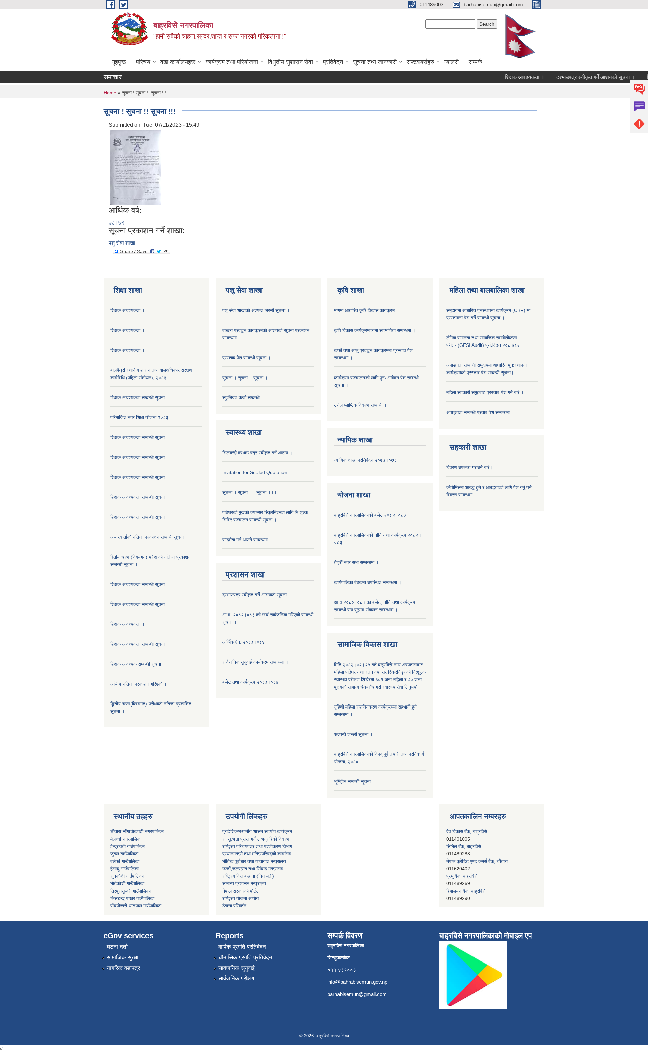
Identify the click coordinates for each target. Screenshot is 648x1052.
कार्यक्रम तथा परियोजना (232, 62)
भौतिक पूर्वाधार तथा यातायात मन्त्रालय (254, 861)
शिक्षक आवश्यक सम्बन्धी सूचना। (137, 664)
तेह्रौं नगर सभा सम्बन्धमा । (356, 562)
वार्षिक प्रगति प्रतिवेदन (242, 947)
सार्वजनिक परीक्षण (236, 978)
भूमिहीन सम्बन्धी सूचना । (354, 781)
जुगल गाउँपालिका (124, 853)
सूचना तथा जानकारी (375, 62)
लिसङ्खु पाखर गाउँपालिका (132, 898)
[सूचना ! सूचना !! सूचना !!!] (135, 167)
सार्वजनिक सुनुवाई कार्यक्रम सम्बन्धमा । (255, 662)
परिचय (143, 62)
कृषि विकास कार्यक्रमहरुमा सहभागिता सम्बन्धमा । (374, 330)
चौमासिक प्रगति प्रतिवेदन (245, 957)
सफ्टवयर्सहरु (420, 62)
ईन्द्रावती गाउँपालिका (127, 846)
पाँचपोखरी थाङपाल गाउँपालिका (135, 905)
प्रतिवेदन (333, 62)
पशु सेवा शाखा (122, 243)
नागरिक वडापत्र (123, 968)
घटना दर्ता (117, 947)
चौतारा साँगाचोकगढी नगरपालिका (137, 831)
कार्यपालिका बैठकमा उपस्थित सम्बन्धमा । (367, 582)
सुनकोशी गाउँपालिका (127, 876)
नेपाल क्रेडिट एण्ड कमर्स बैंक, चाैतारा (477, 846)
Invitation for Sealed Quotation (254, 472)
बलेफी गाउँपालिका (124, 861)
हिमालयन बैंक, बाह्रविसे (465, 876)
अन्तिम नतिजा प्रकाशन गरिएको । (138, 684)
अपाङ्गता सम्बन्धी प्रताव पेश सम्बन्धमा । (480, 412)
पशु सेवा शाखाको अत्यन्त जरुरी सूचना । (256, 310)
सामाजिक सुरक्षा (122, 957)
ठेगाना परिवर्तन (234, 905)
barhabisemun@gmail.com (357, 994)
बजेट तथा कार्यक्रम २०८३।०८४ (250, 682)
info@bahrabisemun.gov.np (357, 982)
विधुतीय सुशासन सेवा (290, 62)
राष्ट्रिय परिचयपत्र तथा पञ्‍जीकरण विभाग (257, 846)
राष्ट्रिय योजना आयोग (240, 898)
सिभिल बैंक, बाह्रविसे (463, 831)
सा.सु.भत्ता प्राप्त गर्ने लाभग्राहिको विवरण (255, 839)
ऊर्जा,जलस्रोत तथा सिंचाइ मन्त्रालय (253, 868)
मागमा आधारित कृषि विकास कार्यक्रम (364, 310)
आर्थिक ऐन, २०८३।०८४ (243, 642)
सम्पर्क (475, 62)
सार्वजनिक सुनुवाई (236, 968)
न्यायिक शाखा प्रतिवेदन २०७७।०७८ (365, 460)
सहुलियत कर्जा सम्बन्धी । (243, 397)
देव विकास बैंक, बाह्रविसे (466, 891)
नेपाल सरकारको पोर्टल (240, 891)
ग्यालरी (451, 62)
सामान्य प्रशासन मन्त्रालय (244, 883)
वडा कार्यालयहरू (177, 62)
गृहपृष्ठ (119, 62)
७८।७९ (117, 223)
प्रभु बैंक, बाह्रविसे (461, 861)
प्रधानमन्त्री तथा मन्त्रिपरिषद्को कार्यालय (256, 853)
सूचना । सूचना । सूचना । (245, 377)
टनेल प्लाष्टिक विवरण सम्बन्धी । (360, 405)
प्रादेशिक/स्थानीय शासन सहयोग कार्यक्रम (257, 831)
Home (110, 92)
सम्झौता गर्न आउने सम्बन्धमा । (247, 539)
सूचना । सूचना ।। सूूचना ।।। (249, 492)
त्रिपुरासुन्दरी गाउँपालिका (130, 891)
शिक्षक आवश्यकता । (510, 77)
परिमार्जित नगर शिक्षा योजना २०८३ (139, 417)
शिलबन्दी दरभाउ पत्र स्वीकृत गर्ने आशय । (257, 452)
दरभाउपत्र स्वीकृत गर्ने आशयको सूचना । (581, 77)
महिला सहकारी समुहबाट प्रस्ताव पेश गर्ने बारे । (485, 392)
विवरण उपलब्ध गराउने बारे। (469, 467)
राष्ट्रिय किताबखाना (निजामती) (248, 876)
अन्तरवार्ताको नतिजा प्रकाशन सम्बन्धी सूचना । (149, 537)
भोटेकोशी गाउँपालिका (127, 883)
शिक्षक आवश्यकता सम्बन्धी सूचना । (139, 397)
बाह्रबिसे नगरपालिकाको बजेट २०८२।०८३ (370, 515)
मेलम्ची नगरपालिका (125, 839)
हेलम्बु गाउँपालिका (124, 868)
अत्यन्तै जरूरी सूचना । (353, 734)
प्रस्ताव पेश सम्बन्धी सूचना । (246, 357)
